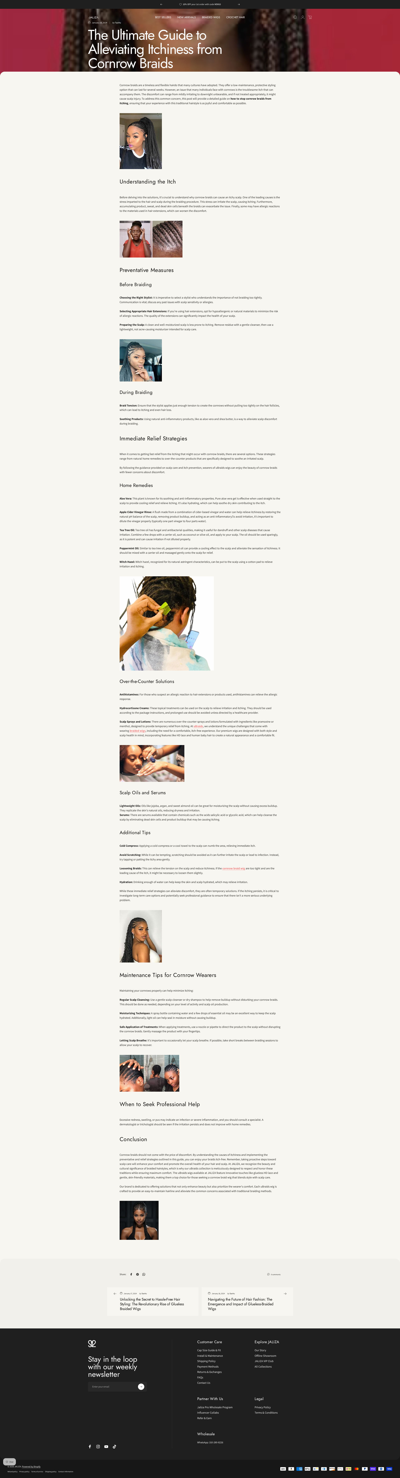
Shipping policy (50, 1471)
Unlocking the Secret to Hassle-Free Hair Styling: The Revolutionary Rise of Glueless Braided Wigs (152, 1304)
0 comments (276, 1274)
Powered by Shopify (31, 1466)
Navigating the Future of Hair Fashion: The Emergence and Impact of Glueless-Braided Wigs (240, 1304)
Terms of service (37, 1471)
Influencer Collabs (208, 1412)
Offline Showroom (265, 1355)
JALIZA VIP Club (264, 1361)
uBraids (198, 726)
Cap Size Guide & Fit (209, 1350)
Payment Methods (207, 1366)
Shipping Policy (206, 1361)
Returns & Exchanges (209, 1372)
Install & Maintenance (210, 1355)
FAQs (200, 1377)
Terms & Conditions (266, 1412)
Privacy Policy (263, 1407)
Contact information (65, 1471)
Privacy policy (24, 1471)
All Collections (263, 1366)
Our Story (260, 1350)
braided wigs (138, 730)
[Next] (238, 4)
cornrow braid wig (233, 868)
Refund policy (12, 1471)
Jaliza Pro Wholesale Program (215, 1407)
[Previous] (161, 4)
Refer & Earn (204, 1418)
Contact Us (203, 1383)
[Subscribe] (141, 1387)
